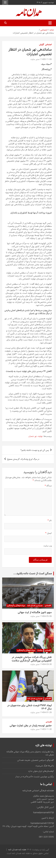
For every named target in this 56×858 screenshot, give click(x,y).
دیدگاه (48, 485)
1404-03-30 (46, 664)
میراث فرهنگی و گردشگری (16, 605)
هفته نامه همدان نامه (17, 849)
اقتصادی (48, 605)
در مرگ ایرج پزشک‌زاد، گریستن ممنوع (23, 459)
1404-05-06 (46, 616)
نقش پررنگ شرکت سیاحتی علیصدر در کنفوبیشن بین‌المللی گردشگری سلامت (32, 658)
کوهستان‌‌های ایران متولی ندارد (41, 771)
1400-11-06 (46, 59)
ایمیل (48, 533)
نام (50, 520)
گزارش (41, 44)
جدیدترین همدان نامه (35, 605)
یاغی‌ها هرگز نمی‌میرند (44, 765)
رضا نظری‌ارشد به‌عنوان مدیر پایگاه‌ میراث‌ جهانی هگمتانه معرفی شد (30, 753)
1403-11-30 (46, 729)
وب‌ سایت (48, 545)
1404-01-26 (46, 712)
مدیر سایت (34, 59)
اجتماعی (48, 44)
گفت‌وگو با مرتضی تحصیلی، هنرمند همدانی (35, 760)
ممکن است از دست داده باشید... (32, 573)
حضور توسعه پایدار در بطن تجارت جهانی (31, 726)
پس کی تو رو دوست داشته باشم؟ (35, 450)
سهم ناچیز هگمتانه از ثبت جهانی (35, 612)
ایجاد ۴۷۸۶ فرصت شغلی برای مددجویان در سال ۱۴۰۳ (29, 707)
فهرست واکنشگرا (5, 2)
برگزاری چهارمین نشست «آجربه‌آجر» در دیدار (34, 776)
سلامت (40, 650)
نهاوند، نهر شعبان (35, 436)
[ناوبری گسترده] (50, 23)
